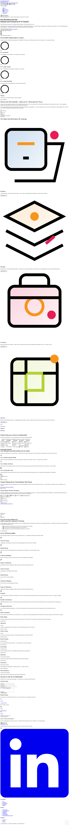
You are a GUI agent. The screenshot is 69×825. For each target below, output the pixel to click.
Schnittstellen (5, 811)
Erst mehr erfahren (10, 487)
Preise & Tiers (8, 2)
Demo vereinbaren (4, 15)
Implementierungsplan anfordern (6, 503)
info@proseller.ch (3, 710)
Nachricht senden (3, 692)
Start (1, 2)
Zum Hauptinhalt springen (4, 0)
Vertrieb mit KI (5, 814)
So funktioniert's (14, 29)
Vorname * (2, 683)
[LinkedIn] (34, 797)
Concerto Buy (5, 809)
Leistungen (4, 2)
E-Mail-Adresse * (3, 686)
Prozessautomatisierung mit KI (8, 815)
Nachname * (2, 684)
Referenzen (13, 2)
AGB (3, 820)
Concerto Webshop (6, 810)
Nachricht (2, 691)
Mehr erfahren (4, 195)
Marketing (4, 812)
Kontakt (16, 2)
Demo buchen (2, 426)
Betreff (1, 687)
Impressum (4, 819)
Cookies (4, 821)
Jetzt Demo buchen (3, 487)
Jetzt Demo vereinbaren (5, 29)
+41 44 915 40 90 (3, 702)
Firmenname (2, 685)
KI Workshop (5, 813)
